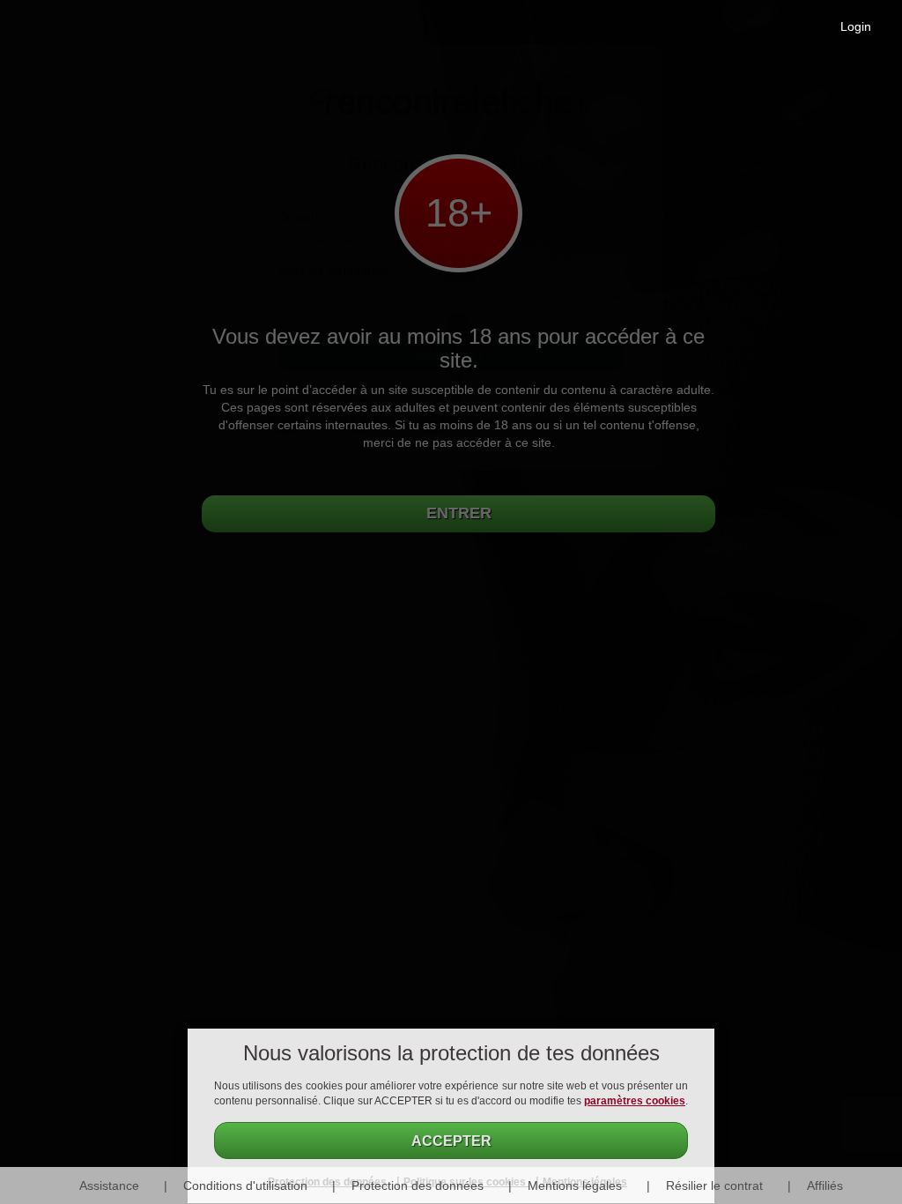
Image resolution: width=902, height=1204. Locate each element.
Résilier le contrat (714, 1185)
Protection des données (417, 1185)
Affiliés (825, 1185)
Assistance (109, 1185)
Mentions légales (575, 1185)
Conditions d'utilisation (245, 1185)
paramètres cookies (634, 1101)
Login (855, 26)
